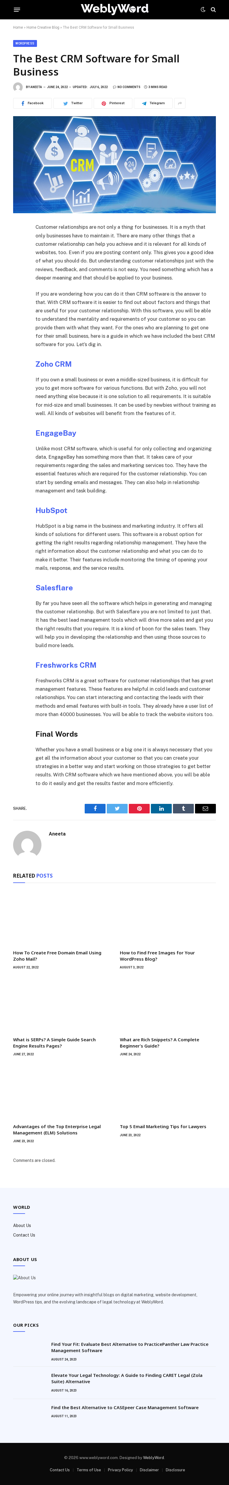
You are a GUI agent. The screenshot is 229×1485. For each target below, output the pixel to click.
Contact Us (24, 1235)
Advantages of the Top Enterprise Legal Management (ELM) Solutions (57, 1129)
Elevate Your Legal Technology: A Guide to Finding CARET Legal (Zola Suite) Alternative (126, 1378)
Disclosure (175, 1470)
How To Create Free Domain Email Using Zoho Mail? (57, 956)
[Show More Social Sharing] (179, 103)
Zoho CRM (53, 364)
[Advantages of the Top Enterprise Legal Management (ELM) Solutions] (61, 1092)
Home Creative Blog (43, 27)
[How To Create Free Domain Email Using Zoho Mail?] (61, 918)
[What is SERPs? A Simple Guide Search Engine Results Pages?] (61, 1005)
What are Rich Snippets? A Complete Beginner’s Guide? (159, 1042)
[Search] (213, 9)
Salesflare (54, 587)
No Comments (128, 87)
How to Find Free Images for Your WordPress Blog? (157, 956)
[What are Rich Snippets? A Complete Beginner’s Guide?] (168, 1005)
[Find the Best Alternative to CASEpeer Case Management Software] (29, 1415)
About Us (22, 1225)
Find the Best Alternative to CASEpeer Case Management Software (125, 1407)
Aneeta (36, 87)
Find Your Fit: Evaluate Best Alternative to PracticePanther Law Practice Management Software (129, 1347)
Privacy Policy (120, 1470)
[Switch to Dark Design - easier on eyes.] (203, 9)
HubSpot (51, 510)
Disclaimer (149, 1470)
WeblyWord (153, 1457)
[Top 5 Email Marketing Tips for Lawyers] (168, 1092)
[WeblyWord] (114, 10)
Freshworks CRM (66, 665)
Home (18, 27)
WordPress (25, 43)
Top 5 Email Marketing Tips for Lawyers (163, 1126)
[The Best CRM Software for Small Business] (114, 164)
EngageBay (55, 433)
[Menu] (17, 9)
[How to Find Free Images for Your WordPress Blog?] (168, 918)
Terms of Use (89, 1470)
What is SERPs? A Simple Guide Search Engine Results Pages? (54, 1042)
